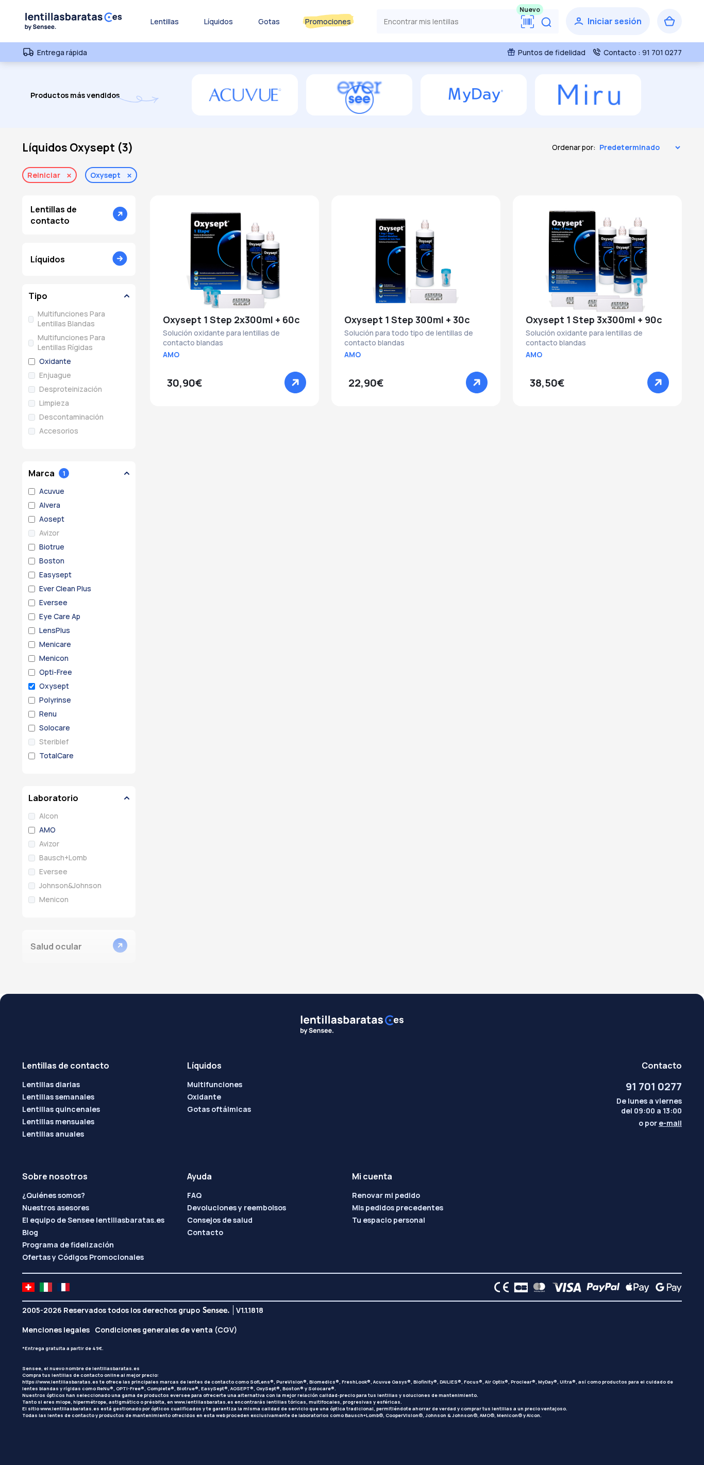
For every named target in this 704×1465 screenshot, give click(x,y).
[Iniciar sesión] (608, 21)
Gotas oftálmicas (219, 1109)
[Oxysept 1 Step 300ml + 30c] (416, 260)
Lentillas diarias (51, 1084)
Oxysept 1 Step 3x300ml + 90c (594, 319)
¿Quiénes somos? (53, 1195)
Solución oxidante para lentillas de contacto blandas (221, 337)
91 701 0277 (654, 1086)
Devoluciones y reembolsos (236, 1207)
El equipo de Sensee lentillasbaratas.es (93, 1220)
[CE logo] (499, 1287)
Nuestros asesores (55, 1207)
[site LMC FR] (63, 1287)
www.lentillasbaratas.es (203, 1402)
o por (660, 1123)
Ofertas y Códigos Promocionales (83, 1257)
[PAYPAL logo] (601, 1287)
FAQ (194, 1195)
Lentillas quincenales (61, 1109)
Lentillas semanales (58, 1097)
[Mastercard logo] (537, 1287)
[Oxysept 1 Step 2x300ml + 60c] (234, 260)
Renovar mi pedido (386, 1195)
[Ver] (295, 382)
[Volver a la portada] (73, 21)
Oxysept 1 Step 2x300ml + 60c (231, 319)
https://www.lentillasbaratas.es (60, 1381)
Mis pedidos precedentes (397, 1207)
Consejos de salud (220, 1220)
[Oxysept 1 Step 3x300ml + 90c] (597, 260)
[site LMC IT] (46, 1287)
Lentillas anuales (53, 1134)
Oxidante (204, 1097)
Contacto (205, 1232)
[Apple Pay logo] (634, 1287)
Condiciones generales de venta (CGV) (166, 1330)
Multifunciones (214, 1084)
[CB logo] (518, 1287)
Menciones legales (56, 1330)
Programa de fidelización (68, 1245)
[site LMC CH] (28, 1287)
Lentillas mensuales (58, 1121)
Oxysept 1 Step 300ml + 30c (407, 319)
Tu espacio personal (388, 1220)
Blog (30, 1232)
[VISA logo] (564, 1287)
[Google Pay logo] (666, 1287)
